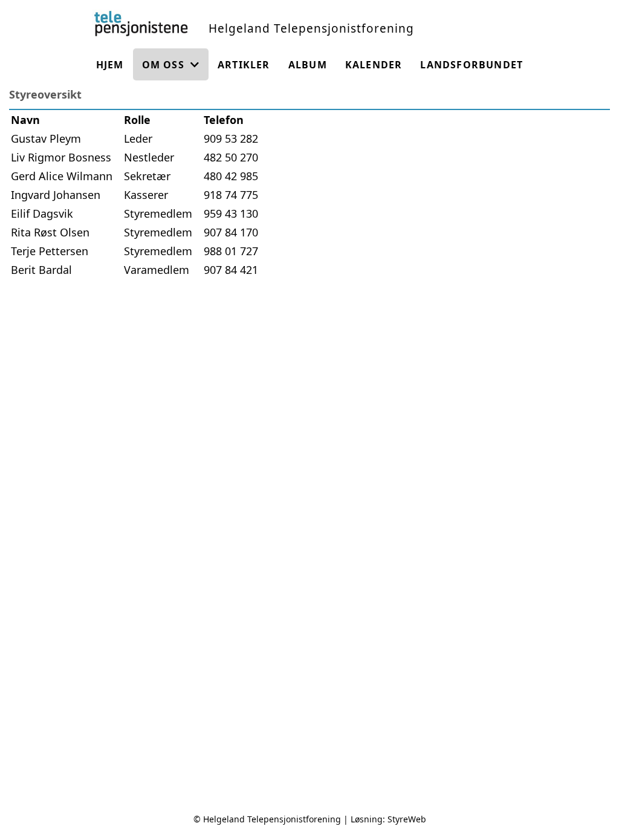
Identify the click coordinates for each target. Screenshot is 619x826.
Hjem (110, 64)
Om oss (163, 64)
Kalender (374, 64)
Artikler (244, 64)
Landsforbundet (471, 64)
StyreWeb (406, 819)
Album (307, 64)
